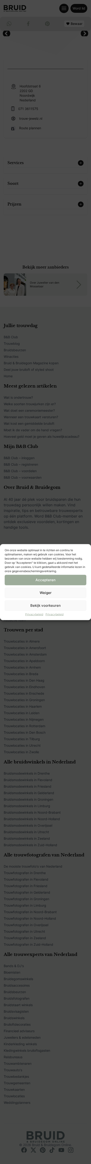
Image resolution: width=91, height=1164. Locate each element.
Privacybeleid (34, 614)
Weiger (46, 592)
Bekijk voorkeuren (45, 605)
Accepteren (45, 579)
